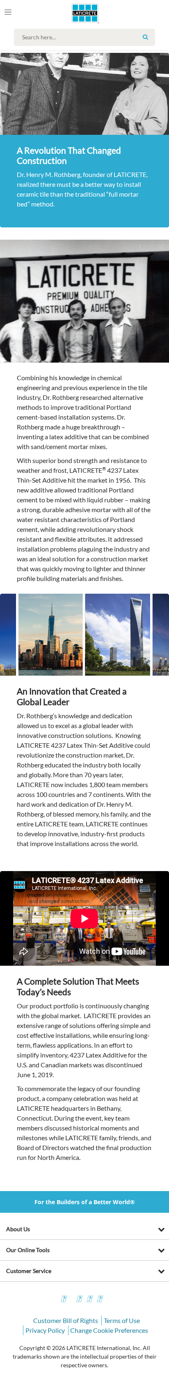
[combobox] (86, 37)
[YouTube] (89, 1299)
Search (145, 37)
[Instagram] (78, 1299)
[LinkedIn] (99, 1299)
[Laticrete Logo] (73, 13)
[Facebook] (63, 1299)
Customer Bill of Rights (65, 1320)
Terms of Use (122, 1320)
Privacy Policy (45, 1330)
